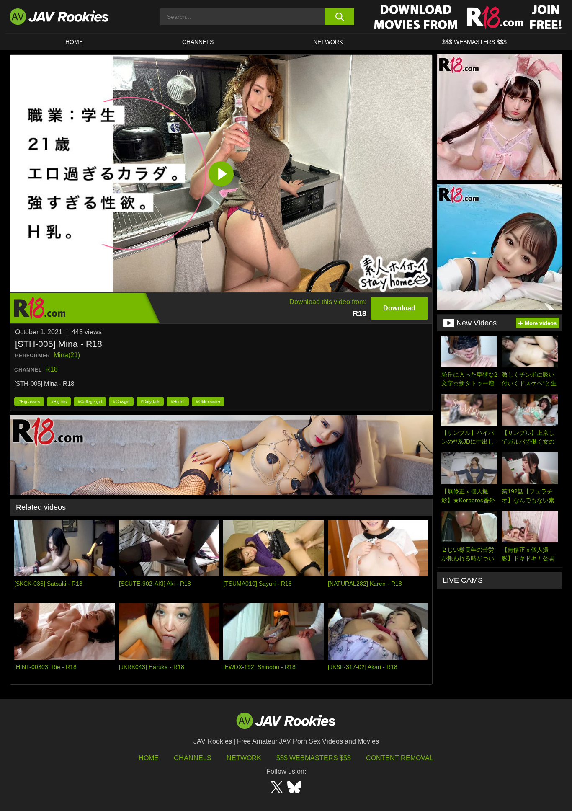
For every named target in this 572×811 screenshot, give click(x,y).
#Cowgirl (121, 401)
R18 (51, 369)
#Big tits (59, 401)
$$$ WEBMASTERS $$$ (474, 42)
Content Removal (399, 758)
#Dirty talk (150, 401)
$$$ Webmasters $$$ (313, 758)
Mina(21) (67, 355)
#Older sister (208, 401)
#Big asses (29, 401)
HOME (74, 42)
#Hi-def (178, 401)
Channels (198, 42)
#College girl (90, 401)
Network (328, 42)
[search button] (339, 16)
